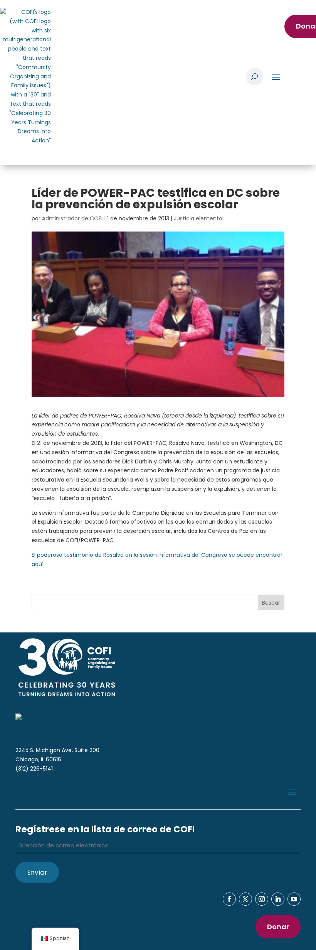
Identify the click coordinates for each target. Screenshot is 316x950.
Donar (278, 926)
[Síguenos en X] (245, 899)
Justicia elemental (199, 218)
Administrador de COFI (72, 218)
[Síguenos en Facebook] (229, 899)
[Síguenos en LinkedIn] (277, 899)
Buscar (271, 603)
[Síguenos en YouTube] (294, 899)
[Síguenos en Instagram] (261, 899)
